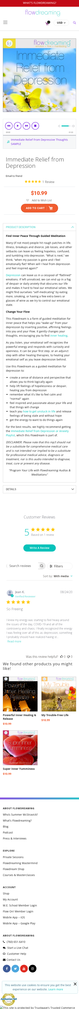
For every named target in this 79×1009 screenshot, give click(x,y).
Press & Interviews (14, 838)
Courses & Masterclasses (19, 875)
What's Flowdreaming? (17, 820)
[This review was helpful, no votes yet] (61, 657)
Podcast (8, 832)
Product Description (20, 227)
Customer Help (16, 953)
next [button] (26, 126)
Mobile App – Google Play (19, 923)
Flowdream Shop (13, 869)
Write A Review (39, 548)
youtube (24, 968)
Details (11, 489)
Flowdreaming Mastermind (20, 863)
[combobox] (57, 576)
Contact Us (13, 959)
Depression (13, 275)
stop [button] (35, 126)
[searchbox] (22, 566)
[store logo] (43, 15)
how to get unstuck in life (39, 411)
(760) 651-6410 (15, 942)
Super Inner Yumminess (19, 769)
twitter (15, 968)
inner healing (58, 335)
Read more (14, 641)
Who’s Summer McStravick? (20, 814)
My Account (10, 899)
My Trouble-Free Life (54, 715)
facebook (7, 968)
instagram (32, 968)
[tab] (39, 227)
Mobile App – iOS (14, 917)
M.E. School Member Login (20, 905)
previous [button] (9, 126)
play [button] (17, 126)
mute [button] (59, 126)
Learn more (55, 989)
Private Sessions (13, 857)
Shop (6, 893)
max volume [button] (73, 126)
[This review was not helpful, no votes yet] (68, 657)
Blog (5, 826)
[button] (61, 23)
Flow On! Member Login (18, 911)
